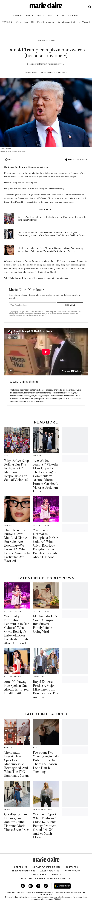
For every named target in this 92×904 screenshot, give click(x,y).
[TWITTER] (26, 382)
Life (50, 15)
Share (10, 159)
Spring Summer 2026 (66, 22)
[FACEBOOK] (23, 382)
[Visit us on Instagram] (31, 886)
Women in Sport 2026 (25, 22)
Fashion (17, 15)
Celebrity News (46, 40)
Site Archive (20, 867)
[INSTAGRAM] (30, 382)
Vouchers (73, 15)
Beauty (29, 15)
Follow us (71, 159)
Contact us (72, 867)
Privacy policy (72, 871)
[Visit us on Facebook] (38, 886)
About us (56, 875)
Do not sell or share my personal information (46, 879)
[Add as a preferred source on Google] (69, 886)
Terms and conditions (23, 871)
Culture (60, 15)
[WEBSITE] (33, 382)
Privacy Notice (73, 312)
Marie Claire (32, 72)
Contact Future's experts (46, 867)
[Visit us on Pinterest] (46, 886)
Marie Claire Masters (45, 22)
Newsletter (83, 159)
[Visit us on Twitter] (23, 886)
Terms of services (36, 312)
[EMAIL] (36, 382)
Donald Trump (24, 173)
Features (63, 72)
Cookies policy (38, 875)
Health (40, 15)
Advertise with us (49, 871)
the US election (47, 173)
